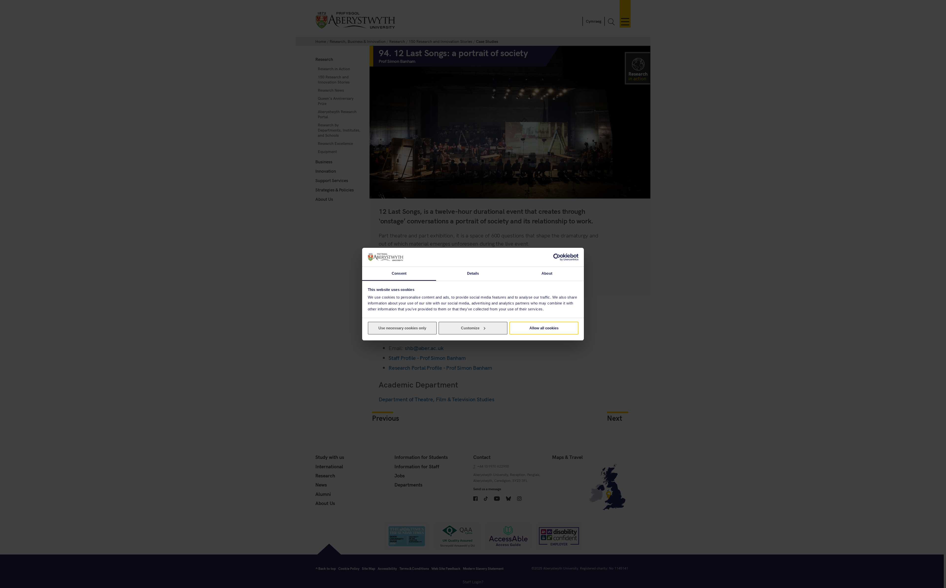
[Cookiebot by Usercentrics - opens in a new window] (556, 257)
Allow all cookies (543, 328)
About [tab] (546, 273)
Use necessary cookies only (402, 328)
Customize (470, 328)
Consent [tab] (399, 273)
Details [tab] (473, 273)
